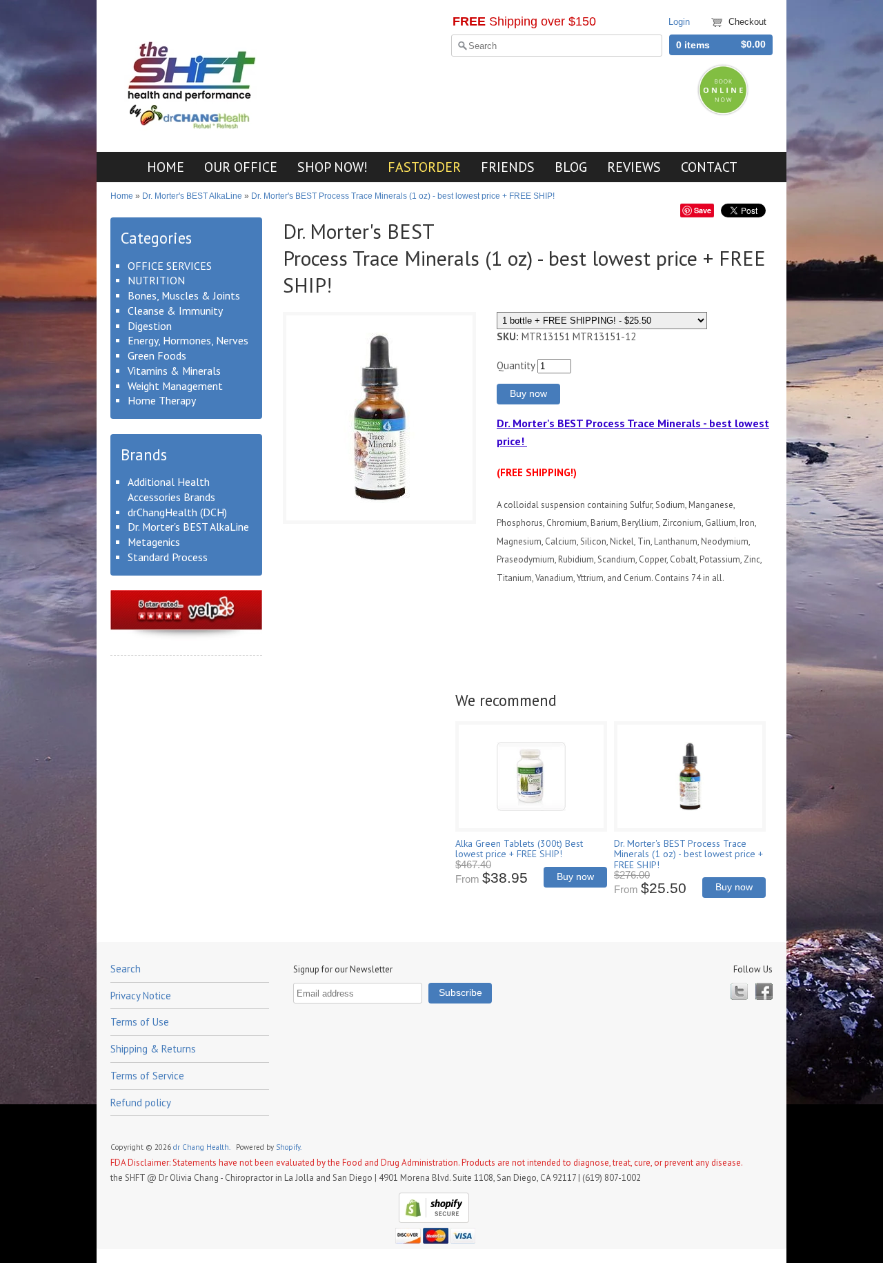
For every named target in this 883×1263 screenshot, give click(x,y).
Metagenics (154, 542)
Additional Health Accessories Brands (171, 489)
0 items (693, 45)
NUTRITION (156, 280)
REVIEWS (634, 166)
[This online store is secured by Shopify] (432, 1220)
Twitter (739, 991)
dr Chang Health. (202, 1147)
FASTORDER (424, 166)
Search (125, 968)
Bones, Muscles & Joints (184, 295)
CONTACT (709, 166)
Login (679, 22)
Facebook (764, 991)
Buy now (575, 877)
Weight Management (175, 386)
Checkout (747, 22)
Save (702, 210)
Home (121, 196)
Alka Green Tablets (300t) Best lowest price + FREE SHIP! (519, 848)
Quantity (516, 365)
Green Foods (157, 355)
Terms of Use (139, 1021)
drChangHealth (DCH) (177, 512)
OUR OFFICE (240, 166)
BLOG (571, 166)
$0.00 (753, 44)
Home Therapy (162, 400)
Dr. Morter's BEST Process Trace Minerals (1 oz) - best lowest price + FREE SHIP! (403, 196)
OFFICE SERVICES (170, 266)
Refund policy (140, 1102)
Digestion (150, 326)
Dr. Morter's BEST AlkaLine (192, 196)
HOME (165, 166)
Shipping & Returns (153, 1048)
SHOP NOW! (332, 166)
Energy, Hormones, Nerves (188, 340)
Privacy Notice (140, 995)
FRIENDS (508, 166)
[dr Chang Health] (193, 126)
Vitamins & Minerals (174, 371)
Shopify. (289, 1147)
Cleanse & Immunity (175, 310)
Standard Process (168, 557)
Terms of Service (147, 1075)
